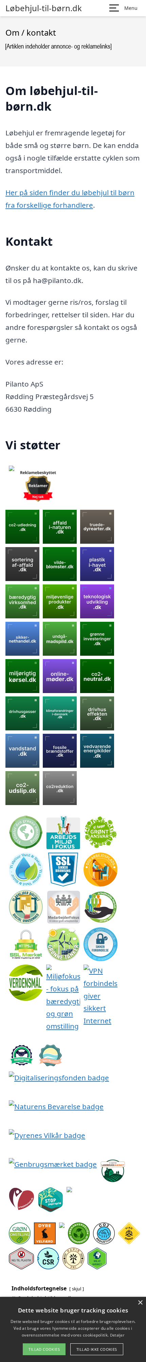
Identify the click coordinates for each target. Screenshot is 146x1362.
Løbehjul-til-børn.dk (43, 8)
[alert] (73, 1329)
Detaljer (117, 1335)
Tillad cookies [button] (44, 1349)
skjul (76, 1289)
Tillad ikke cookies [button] (96, 1349)
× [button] (140, 1302)
